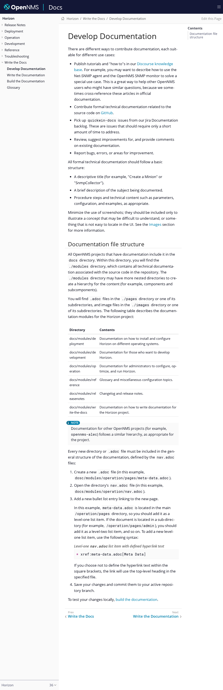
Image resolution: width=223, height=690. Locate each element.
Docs (55, 7)
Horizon (8, 18)
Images (155, 224)
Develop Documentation (26, 68)
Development (15, 43)
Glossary (13, 87)
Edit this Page (211, 18)
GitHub (107, 112)
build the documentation (136, 599)
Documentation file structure (203, 35)
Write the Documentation (26, 75)
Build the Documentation (26, 81)
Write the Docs (16, 62)
